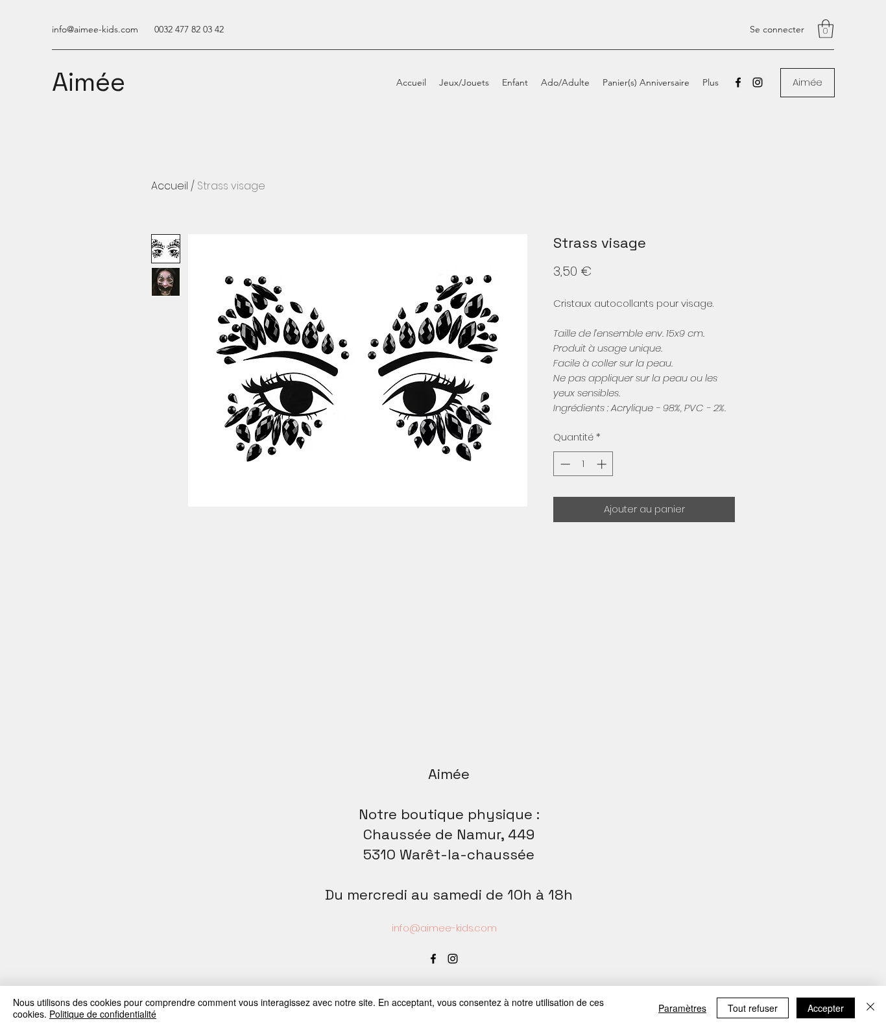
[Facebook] (738, 82)
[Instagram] (757, 82)
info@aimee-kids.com (95, 29)
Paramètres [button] (682, 1007)
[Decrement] (564, 464)
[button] (825, 28)
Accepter (826, 1007)
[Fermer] (870, 1008)
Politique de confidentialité (102, 1013)
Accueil (169, 185)
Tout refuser (753, 1007)
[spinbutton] (583, 464)
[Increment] (603, 464)
